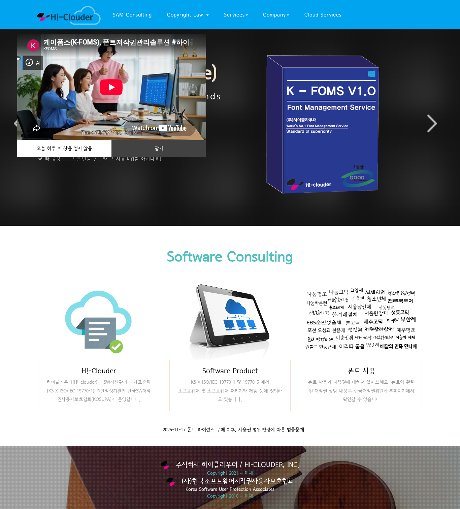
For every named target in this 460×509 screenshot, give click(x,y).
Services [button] (234, 15)
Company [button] (274, 15)
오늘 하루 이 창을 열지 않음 (64, 148)
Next (431, 123)
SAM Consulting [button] (132, 15)
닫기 (159, 148)
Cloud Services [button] (322, 15)
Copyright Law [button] (186, 15)
